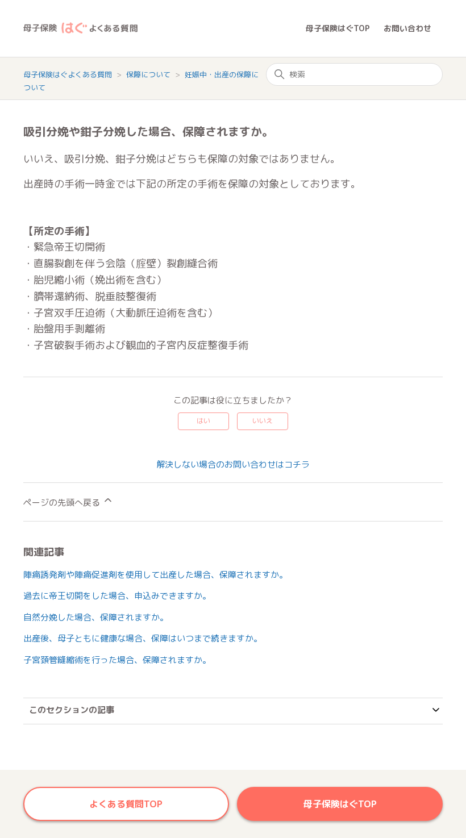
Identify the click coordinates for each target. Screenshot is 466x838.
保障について (149, 74)
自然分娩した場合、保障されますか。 (95, 617)
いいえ (262, 421)
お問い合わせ (407, 28)
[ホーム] (164, 28)
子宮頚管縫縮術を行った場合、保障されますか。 (117, 660)
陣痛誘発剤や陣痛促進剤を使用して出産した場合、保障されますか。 (155, 575)
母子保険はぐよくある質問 (67, 74)
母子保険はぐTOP (338, 28)
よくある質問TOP (126, 804)
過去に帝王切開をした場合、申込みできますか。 (117, 596)
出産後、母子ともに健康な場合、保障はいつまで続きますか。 (142, 638)
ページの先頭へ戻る (62, 502)
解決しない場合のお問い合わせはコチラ (233, 464)
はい (203, 421)
